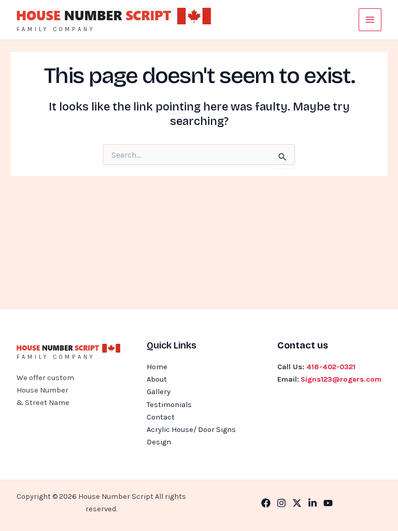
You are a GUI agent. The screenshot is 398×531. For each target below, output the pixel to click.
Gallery (158, 391)
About (157, 379)
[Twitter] (297, 503)
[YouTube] (328, 503)
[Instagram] (281, 503)
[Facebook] (266, 503)
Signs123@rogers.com (341, 379)
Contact (161, 417)
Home (157, 366)
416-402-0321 (331, 366)
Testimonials (169, 404)
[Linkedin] (312, 503)
